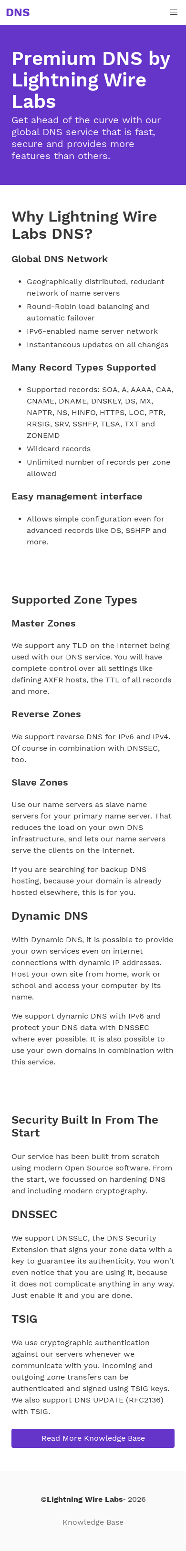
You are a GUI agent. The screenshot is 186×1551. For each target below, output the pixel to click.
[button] (173, 12)
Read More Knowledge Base (93, 1438)
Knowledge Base (93, 1522)
